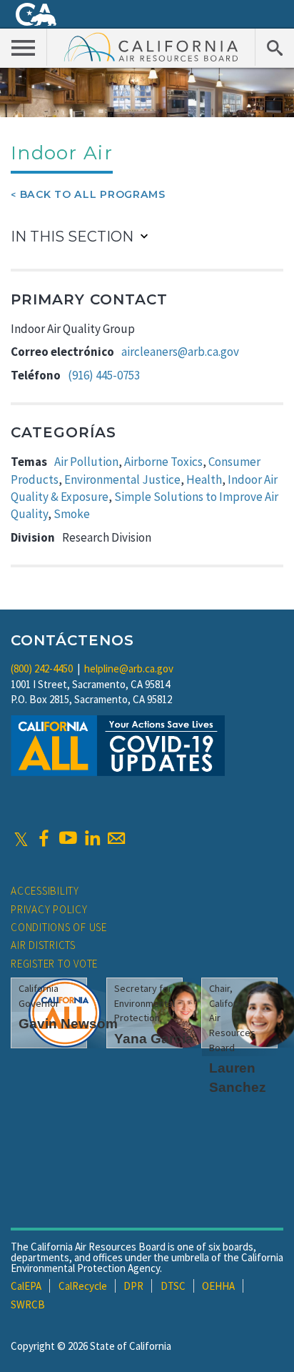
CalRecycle (83, 1286)
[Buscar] (274, 47)
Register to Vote (54, 963)
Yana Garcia (153, 1038)
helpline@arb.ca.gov (128, 668)
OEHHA (218, 1286)
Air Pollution (86, 461)
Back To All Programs (93, 194)
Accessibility (45, 891)
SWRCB (28, 1304)
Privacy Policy (49, 909)
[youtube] (68, 838)
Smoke (72, 514)
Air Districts (43, 945)
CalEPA (26, 1286)
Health (204, 479)
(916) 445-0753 (104, 375)
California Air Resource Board (151, 46)
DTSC (173, 1286)
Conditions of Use (59, 927)
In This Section (72, 236)
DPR (133, 1286)
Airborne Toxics (163, 461)
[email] (116, 838)
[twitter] (21, 838)
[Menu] (23, 47)
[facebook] (43, 838)
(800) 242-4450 (42, 668)
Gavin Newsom (68, 1023)
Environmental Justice (122, 479)
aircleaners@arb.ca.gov (180, 351)
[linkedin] (92, 838)
